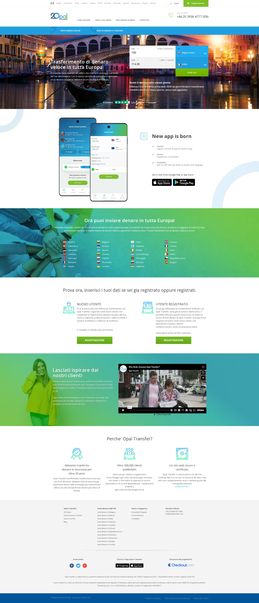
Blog (65, 522)
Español (126, 3)
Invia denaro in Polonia (106, 528)
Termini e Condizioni (153, 598)
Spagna (173, 262)
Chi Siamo (67, 512)
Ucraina (105, 266)
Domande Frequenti (139, 512)
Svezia (71, 266)
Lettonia (72, 254)
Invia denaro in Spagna (106, 541)
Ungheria (140, 266)
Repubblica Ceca (177, 258)
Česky (76, 3)
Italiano (153, 3)
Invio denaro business (125, 20)
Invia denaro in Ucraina (106, 544)
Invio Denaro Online (70, 30)
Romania (72, 262)
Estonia (105, 246)
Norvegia (72, 258)
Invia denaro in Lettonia (106, 522)
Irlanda (139, 250)
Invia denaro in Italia (105, 518)
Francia (173, 246)
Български (68, 3)
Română (108, 3)
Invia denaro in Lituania (106, 525)
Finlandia (140, 246)
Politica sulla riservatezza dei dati (177, 598)
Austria (71, 242)
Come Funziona (83, 20)
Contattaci (144, 20)
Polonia (105, 258)
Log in (176, 3)
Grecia (105, 250)
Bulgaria (105, 242)
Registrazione (198, 3)
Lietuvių (93, 3)
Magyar (145, 3)
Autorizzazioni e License (73, 515)
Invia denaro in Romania (107, 535)
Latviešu (84, 3)
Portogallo (141, 258)
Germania (72, 250)
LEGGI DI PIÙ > (182, 486)
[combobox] (193, 52)
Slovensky (117, 3)
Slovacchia (106, 262)
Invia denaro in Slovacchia (107, 538)
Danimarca (73, 246)
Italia (172, 250)
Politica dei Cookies (200, 598)
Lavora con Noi (69, 518)
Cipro (138, 242)
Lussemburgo (142, 254)
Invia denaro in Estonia (106, 515)
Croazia (173, 242)
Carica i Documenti (103, 20)
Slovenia (140, 262)
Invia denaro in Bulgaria (107, 512)
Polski (100, 3)
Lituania (105, 254)
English (58, 3)
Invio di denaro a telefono (110, 30)
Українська (135, 3)
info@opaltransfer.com (174, 514)
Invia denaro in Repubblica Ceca (110, 531)
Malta (172, 254)
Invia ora (192, 72)
